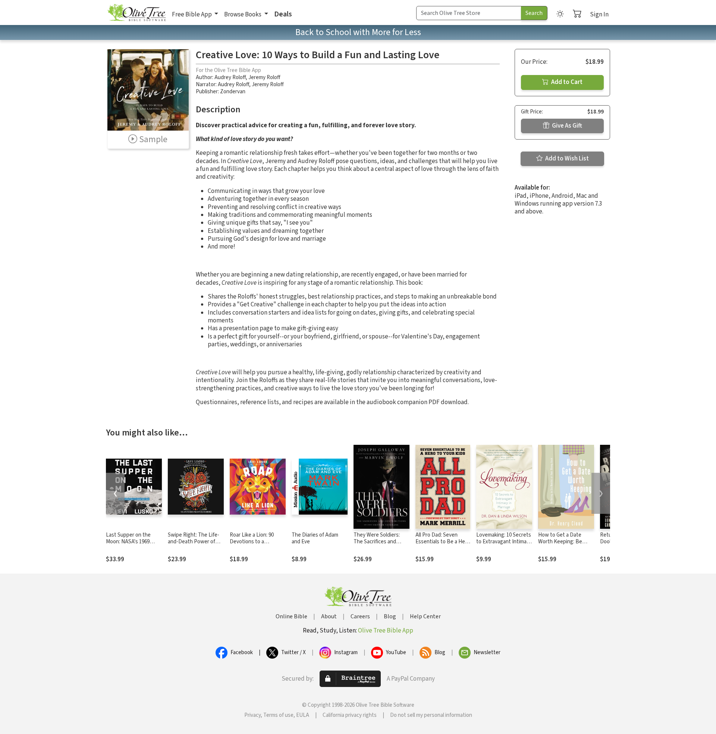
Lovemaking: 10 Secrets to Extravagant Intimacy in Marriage (504, 542)
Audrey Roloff (230, 77)
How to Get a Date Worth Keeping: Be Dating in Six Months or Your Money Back (565, 545)
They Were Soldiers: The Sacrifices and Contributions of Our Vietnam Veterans (378, 545)
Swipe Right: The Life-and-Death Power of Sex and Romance (193, 542)
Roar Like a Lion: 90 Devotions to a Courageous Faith (252, 542)
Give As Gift (566, 125)
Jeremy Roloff (264, 77)
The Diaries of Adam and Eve (315, 538)
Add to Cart (566, 82)
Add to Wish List (566, 158)
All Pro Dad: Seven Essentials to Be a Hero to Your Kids (442, 542)
